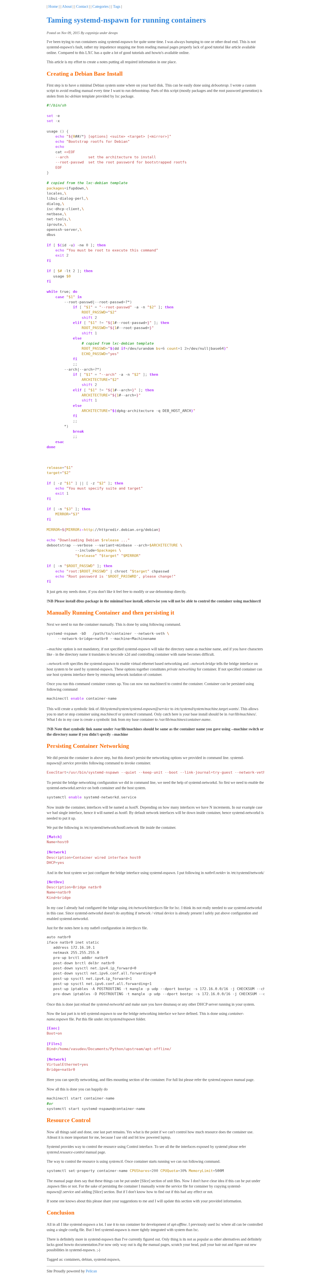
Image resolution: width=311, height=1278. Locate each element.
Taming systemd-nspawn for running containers (126, 20)
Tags (116, 6)
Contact (82, 6)
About (67, 6)
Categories (100, 6)
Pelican (91, 1271)
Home (53, 6)
